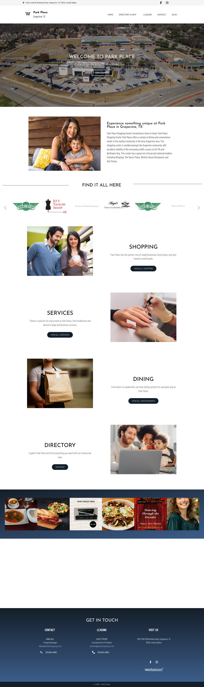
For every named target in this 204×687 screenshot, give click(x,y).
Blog (174, 14)
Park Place (40, 12)
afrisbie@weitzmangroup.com (102, 646)
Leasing (147, 14)
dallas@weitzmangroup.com (50, 646)
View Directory (102, 72)
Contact (161, 14)
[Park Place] (27, 13)
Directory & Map (127, 14)
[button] (5, 207)
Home (110, 14)
